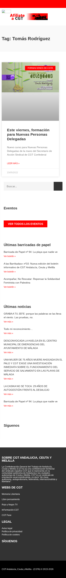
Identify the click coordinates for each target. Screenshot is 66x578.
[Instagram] (50, 4)
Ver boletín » (10, 256)
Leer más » (13, 163)
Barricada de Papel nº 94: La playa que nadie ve (31, 251)
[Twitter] (28, 4)
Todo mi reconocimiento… (18, 329)
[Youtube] (35, 4)
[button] (60, 17)
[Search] (58, 186)
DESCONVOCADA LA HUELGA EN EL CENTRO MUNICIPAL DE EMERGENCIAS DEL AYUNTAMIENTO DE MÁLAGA (30, 344)
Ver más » (8, 322)
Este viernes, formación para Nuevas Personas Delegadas (28, 134)
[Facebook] (42, 4)
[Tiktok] (57, 4)
